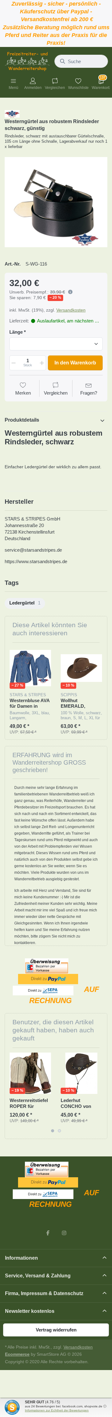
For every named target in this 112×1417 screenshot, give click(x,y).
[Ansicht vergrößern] (56, 202)
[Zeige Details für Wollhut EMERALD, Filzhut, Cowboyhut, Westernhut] (81, 668)
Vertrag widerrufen (56, 1329)
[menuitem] (25, 603)
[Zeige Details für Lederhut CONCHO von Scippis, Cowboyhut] (81, 1073)
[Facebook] (48, 1233)
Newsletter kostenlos (29, 1311)
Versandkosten (71, 310)
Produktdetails (22, 420)
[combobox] (81, 61)
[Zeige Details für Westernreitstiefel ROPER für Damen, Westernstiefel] (30, 1073)
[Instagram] (64, 1233)
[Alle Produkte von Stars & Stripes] (12, 113)
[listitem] (56, 202)
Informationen (21, 1258)
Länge (16, 332)
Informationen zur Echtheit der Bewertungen (57, 1410)
